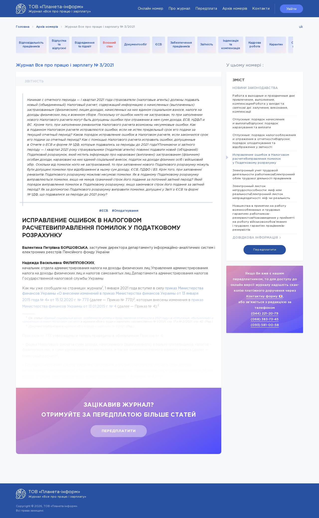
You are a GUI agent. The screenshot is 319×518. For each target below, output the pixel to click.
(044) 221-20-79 (264, 313)
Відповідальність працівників (31, 45)
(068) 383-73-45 (265, 319)
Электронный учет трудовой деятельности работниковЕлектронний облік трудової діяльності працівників (264, 174)
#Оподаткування (125, 210)
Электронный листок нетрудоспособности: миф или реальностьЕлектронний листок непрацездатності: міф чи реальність (261, 192)
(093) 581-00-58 (265, 325)
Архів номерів (234, 8)
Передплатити (119, 431)
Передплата (206, 8)
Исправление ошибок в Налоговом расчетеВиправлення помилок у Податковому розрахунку (261, 158)
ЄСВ (158, 44)
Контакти (261, 8)
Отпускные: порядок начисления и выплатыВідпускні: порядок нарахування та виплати (258, 123)
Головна (22, 26)
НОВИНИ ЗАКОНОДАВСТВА (255, 88)
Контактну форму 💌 (264, 296)
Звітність (206, 44)
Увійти (291, 9)
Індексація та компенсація (230, 45)
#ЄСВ (103, 210)
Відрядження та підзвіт (84, 45)
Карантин (276, 44)
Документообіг (135, 44)
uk (301, 26)
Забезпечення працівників (181, 45)
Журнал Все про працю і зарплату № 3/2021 (65, 65)
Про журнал (179, 8)
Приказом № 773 (37, 335)
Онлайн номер (150, 8)
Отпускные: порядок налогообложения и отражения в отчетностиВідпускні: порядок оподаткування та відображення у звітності (264, 141)
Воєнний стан (109, 45)
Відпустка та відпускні (59, 45)
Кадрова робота (254, 45)
